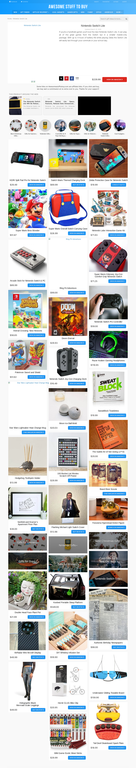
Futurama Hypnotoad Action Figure (108, 523)
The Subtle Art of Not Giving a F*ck (108, 452)
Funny (90, 12)
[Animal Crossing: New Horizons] (27, 309)
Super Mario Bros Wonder (28, 230)
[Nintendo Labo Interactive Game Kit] (108, 208)
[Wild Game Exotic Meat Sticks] (68, 731)
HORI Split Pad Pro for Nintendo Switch (28, 180)
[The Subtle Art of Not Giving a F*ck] (108, 434)
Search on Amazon (115, 527)
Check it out (118, 185)
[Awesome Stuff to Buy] (68, 6)
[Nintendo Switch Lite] (31, 52)
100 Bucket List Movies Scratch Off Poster (68, 474)
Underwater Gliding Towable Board (108, 693)
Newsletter (106, 1)
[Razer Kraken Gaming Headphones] (108, 344)
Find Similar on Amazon (33, 432)
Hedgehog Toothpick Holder (27, 478)
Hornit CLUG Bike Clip (68, 703)
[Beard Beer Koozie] (108, 474)
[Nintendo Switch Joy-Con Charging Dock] (68, 362)
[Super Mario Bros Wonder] (27, 208)
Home (9, 19)
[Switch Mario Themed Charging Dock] (68, 158)
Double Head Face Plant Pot (28, 612)
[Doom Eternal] (68, 316)
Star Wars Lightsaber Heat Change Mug (27, 428)
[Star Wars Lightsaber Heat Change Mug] (32, 403)
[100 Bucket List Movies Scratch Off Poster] (68, 451)
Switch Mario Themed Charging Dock (68, 180)
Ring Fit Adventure (68, 288)
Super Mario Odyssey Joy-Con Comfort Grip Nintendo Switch (108, 275)
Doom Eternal (68, 338)
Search (96, 1)
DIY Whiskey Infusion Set (68, 652)
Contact (115, 1)
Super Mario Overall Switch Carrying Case (68, 229)
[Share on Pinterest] (66, 78)
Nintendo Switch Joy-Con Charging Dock (68, 379)
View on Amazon (114, 79)
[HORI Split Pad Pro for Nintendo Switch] (27, 158)
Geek (83, 12)
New (15, 12)
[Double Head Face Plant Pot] (27, 590)
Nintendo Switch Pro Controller (108, 322)
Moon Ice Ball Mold (68, 423)
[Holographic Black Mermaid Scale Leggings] (27, 681)
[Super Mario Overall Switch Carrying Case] (68, 207)
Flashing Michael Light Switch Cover (68, 527)
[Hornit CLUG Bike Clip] (68, 681)
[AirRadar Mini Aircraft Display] (27, 636)
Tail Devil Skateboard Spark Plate (108, 743)
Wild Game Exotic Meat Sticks (68, 753)
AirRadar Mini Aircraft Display (27, 652)
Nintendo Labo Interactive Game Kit (108, 230)
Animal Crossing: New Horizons (27, 331)
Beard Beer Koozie (108, 489)
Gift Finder (24, 12)
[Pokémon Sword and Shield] (27, 355)
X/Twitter (25, 1)
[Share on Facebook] (72, 78)
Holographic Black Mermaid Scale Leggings (27, 704)
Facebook (14, 1)
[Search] (126, 18)
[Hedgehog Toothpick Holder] (27, 456)
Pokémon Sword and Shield (27, 372)
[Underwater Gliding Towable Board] (108, 671)
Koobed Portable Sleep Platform (68, 602)
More (118, 12)
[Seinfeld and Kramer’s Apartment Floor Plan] (27, 503)
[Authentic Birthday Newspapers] (108, 614)
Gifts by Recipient (40, 12)
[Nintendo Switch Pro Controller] (108, 302)
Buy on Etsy (78, 185)
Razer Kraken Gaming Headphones (108, 360)
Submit (124, 1)
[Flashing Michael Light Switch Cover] (68, 505)
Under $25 (109, 12)
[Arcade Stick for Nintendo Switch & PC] (27, 259)
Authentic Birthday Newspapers (108, 643)
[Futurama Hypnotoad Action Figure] (108, 509)
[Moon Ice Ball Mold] (68, 404)
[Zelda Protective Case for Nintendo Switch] (108, 158)
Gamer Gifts (72, 12)
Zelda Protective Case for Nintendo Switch (108, 180)
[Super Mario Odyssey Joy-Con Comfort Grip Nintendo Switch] (108, 256)
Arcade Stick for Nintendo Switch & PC (27, 281)
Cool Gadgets (58, 12)
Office (98, 12)
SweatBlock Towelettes (108, 411)
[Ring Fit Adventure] (72, 262)
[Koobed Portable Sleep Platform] (68, 587)
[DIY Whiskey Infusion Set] (68, 631)
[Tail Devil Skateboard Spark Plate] (108, 721)
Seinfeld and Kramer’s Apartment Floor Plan (28, 523)
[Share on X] (61, 78)
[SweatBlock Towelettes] (108, 389)
